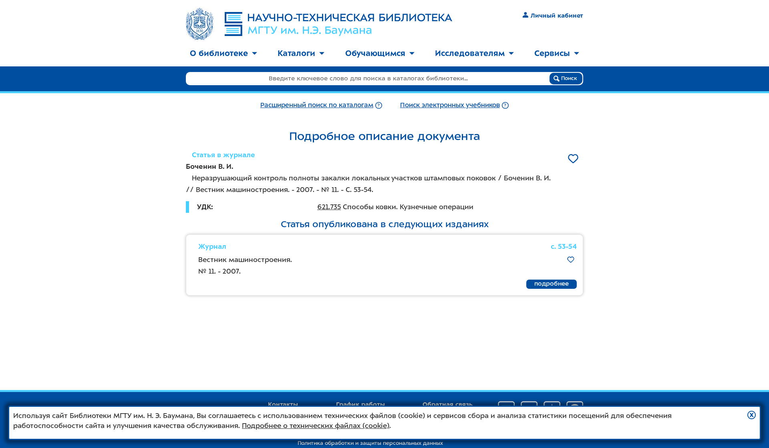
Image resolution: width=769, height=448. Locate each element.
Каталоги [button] (296, 53)
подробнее (551, 283)
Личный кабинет (557, 15)
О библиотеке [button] (219, 53)
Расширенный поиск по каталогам (316, 105)
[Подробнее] (378, 105)
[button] (751, 415)
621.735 (329, 206)
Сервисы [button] (552, 53)
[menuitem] (223, 53)
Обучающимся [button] (375, 53)
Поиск (568, 78)
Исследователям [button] (470, 53)
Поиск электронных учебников (450, 105)
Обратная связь (448, 404)
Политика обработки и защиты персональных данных (370, 443)
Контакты (283, 404)
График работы (360, 404)
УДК (204, 206)
